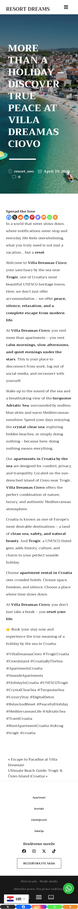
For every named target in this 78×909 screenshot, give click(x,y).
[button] (7, 4)
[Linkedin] (26, 217)
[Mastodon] (37, 217)
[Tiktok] (54, 851)
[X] (14, 217)
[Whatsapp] (49, 217)
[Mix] (43, 217)
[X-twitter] (44, 851)
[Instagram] (39, 907)
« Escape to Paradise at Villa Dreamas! (32, 762)
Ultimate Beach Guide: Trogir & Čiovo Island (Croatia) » (35, 773)
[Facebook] (8, 217)
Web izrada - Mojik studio (39, 881)
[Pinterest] (32, 217)
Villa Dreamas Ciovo (47, 263)
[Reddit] (20, 217)
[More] (55, 217)
